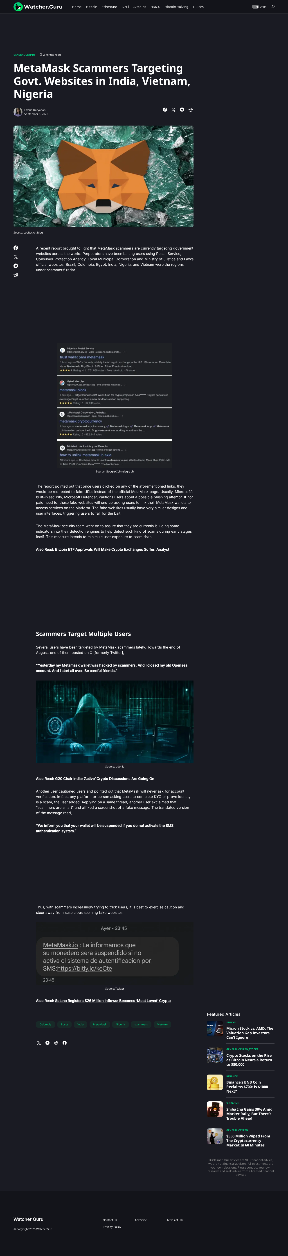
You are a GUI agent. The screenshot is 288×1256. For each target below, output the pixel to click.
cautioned (67, 791)
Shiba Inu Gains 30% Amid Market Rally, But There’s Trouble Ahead (249, 1114)
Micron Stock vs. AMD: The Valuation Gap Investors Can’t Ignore (249, 1033)
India (80, 1024)
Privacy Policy (112, 1226)
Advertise (141, 1220)
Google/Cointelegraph (120, 471)
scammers (141, 1024)
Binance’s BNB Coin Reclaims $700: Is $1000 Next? (247, 1086)
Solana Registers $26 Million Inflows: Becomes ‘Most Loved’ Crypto (113, 1000)
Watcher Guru (28, 1219)
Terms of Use (175, 1220)
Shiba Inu (232, 1103)
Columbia (46, 1024)
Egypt (64, 1024)
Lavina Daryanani (35, 110)
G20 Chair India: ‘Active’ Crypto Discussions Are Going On (104, 778)
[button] (258, 7)
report (56, 248)
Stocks (231, 1022)
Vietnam (162, 1024)
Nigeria (120, 1024)
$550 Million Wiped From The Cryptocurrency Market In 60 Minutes (248, 1140)
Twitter (119, 988)
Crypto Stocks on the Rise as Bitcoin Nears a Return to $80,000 (249, 1060)
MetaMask (99, 1024)
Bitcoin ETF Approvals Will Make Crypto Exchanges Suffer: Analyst (112, 549)
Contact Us (110, 1220)
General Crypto (24, 54)
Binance (232, 1076)
